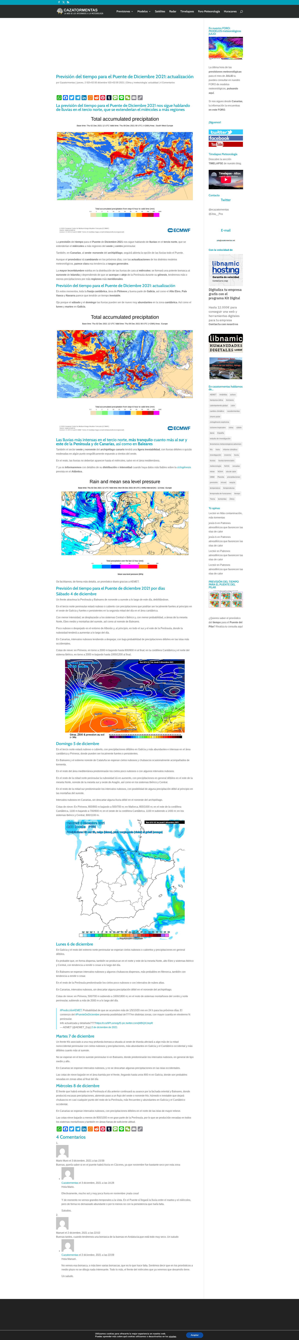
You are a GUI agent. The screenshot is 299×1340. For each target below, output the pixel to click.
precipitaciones (233, 477)
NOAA (220, 471)
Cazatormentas (67, 82)
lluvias (212, 461)
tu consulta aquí (234, 626)
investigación (215, 455)
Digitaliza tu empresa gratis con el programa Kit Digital (225, 293)
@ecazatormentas (219, 209)
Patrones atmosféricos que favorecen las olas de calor (226, 527)
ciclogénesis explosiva (219, 422)
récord (223, 482)
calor (233, 405)
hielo (218, 449)
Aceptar (195, 1335)
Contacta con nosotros (223, 324)
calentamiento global (219, 405)
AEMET (213, 395)
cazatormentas (233, 411)
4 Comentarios (167, 82)
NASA (226, 466)
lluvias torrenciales (226, 461)
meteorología (215, 466)
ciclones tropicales (218, 427)
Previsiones (123, 11)
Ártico (232, 499)
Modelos (142, 11)
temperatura (215, 488)
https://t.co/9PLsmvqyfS (108, 1023)
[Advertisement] (125, 50)
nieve (212, 471)
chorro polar (215, 417)
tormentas (222, 499)
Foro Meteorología (209, 11)
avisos (233, 395)
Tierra (212, 499)
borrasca (230, 400)
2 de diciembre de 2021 (104, 1027)
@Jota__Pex (216, 214)
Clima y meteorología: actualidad (142, 82)
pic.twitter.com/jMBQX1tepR (137, 1023)
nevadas (236, 466)
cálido (239, 427)
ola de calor (231, 471)
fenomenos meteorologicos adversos (225, 444)
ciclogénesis (184, 467)
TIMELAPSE (216, 163)
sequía (232, 482)
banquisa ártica (216, 400)
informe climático (230, 449)
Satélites (160, 11)
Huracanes (230, 11)
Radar (172, 11)
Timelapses (187, 11)
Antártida (223, 395)
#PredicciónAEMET (71, 1010)
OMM (212, 477)
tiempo (237, 493)
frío (211, 449)
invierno (227, 455)
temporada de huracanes (220, 493)
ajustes (172, 1336)
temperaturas (229, 488)
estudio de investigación (220, 439)
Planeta (221, 477)
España (220, 433)
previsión (214, 482)
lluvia (236, 455)
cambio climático (217, 411)
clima (231, 427)
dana (212, 433)
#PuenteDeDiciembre (87, 1014)
